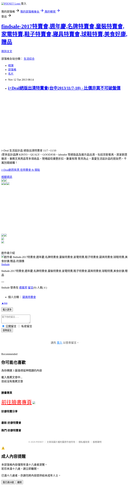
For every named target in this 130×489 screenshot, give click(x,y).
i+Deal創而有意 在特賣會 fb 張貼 (20, 169)
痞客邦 (23, 287)
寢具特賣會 (29, 297)
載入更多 (7, 309)
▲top (4, 303)
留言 (30, 287)
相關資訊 (6, 177)
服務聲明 (97, 442)
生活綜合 (29, 58)
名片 (11, 73)
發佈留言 (7, 330)
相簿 (11, 65)
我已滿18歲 (8, 482)
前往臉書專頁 (16, 402)
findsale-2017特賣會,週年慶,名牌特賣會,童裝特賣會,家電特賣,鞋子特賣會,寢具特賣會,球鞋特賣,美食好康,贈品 (64, 34)
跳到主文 (6, 51)
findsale (5, 264)
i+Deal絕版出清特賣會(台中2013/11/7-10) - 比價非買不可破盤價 (64, 88)
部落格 (12, 69)
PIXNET (40, 442)
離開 (19, 482)
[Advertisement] (29, 117)
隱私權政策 (84, 442)
